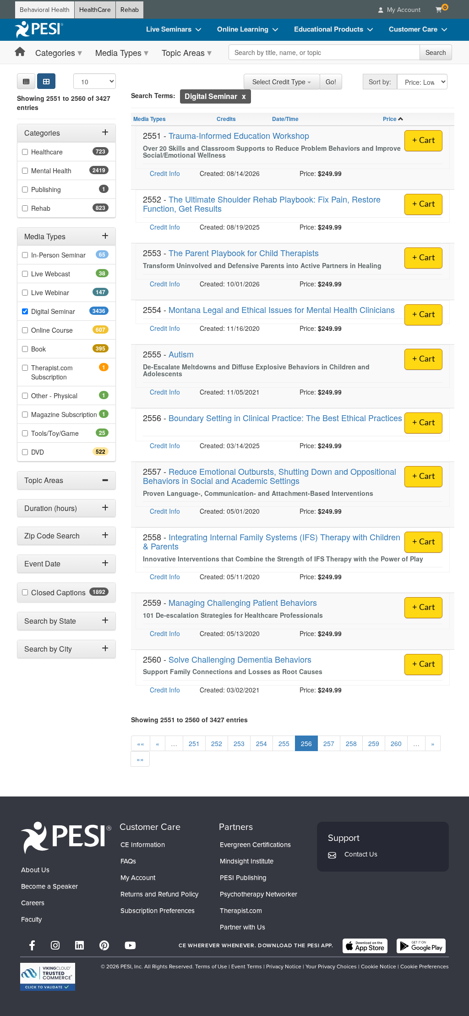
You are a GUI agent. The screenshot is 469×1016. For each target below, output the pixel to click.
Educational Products (328, 29)
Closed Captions (70, 593)
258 (351, 743)
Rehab (129, 10)
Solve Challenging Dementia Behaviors (240, 659)
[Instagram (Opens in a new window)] (55, 945)
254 (261, 743)
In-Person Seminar (70, 254)
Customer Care (413, 29)
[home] (39, 29)
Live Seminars (168, 29)
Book (54, 348)
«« (140, 743)
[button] (26, 81)
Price (390, 119)
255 (283, 743)
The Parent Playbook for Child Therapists (244, 252)
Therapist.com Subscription (61, 372)
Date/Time (285, 119)
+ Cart (423, 141)
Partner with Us (242, 927)
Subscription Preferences (157, 911)
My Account (137, 878)
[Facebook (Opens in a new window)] (32, 945)
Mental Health (69, 170)
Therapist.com (241, 911)
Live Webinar (66, 292)
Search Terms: (153, 95)
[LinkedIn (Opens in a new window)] (79, 945)
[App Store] (365, 946)
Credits (226, 119)
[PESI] (66, 837)
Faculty (31, 919)
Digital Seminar (70, 311)
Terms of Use (211, 966)
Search (435, 52)
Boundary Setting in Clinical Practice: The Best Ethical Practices (285, 417)
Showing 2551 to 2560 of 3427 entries (63, 102)
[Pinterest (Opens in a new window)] (104, 945)
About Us (35, 870)
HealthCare (95, 10)
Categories (55, 52)
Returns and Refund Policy (159, 894)
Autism (181, 354)
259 (373, 743)
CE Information (142, 845)
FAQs (128, 861)
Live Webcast (65, 273)
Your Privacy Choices (331, 966)
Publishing (58, 189)
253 (239, 743)
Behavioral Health (45, 10)
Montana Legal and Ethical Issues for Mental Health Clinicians (282, 309)
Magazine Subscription (70, 414)
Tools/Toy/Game (69, 433)
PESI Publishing (243, 878)
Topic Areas (183, 52)
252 (216, 743)
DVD (53, 451)
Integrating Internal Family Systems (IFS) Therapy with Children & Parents (271, 541)
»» (140, 758)
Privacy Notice (283, 966)
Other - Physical (67, 395)
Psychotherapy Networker (258, 894)
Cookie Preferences (424, 966)
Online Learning (242, 29)
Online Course (68, 330)
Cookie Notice (378, 966)
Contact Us (360, 854)
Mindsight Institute (246, 861)
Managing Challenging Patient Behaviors (243, 602)
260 (396, 743)
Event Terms (246, 966)
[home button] (20, 52)
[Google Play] (421, 946)
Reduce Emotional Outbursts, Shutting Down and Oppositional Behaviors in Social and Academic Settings (269, 475)
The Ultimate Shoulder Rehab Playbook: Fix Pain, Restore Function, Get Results (262, 203)
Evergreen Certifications (255, 845)
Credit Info (165, 173)
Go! (331, 81)
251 (194, 743)
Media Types (118, 52)
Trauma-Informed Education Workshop (239, 135)
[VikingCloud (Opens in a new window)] (47, 977)
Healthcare (63, 151)
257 (328, 743)
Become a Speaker (49, 886)
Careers (32, 903)
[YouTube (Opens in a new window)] (130, 945)
